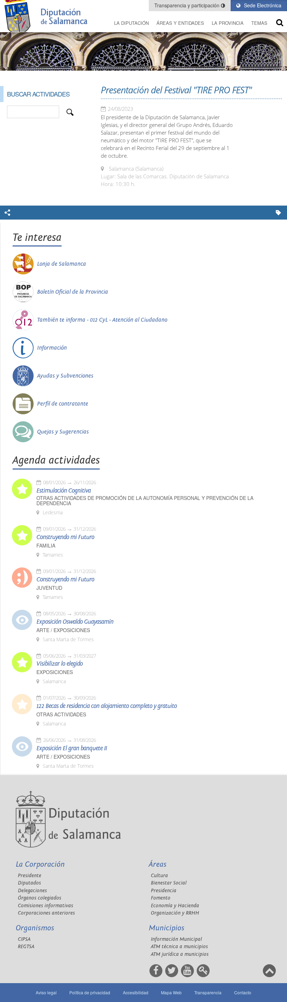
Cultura (159, 876)
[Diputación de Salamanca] (48, 16)
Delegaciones (32, 891)
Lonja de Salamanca (61, 264)
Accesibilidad (135, 992)
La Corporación (40, 864)
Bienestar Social (169, 883)
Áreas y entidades (180, 23)
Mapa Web (171, 992)
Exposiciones (54, 672)
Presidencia (163, 891)
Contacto (242, 992)
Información (52, 348)
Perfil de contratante (62, 404)
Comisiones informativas (45, 906)
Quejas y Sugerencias (63, 432)
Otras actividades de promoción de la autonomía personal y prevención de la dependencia (144, 500)
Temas (259, 23)
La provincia (228, 23)
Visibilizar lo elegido (59, 663)
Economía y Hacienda (175, 906)
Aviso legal (46, 992)
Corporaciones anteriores (46, 913)
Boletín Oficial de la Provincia (72, 292)
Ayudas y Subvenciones (65, 376)
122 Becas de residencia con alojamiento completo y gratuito (106, 706)
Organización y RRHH (175, 913)
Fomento (160, 898)
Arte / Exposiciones (63, 630)
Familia (45, 545)
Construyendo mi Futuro (65, 537)
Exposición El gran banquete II (71, 748)
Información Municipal (176, 939)
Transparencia (208, 992)
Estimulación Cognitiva (63, 490)
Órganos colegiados (39, 898)
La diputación (131, 23)
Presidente (29, 876)
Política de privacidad (89, 992)
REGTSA (26, 947)
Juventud (49, 588)
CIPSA (24, 939)
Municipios (166, 928)
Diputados (29, 883)
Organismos (35, 928)
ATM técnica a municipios (179, 947)
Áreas (158, 864)
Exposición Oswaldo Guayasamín (74, 621)
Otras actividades (61, 714)
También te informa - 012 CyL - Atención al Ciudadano (102, 320)
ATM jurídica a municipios (180, 954)
